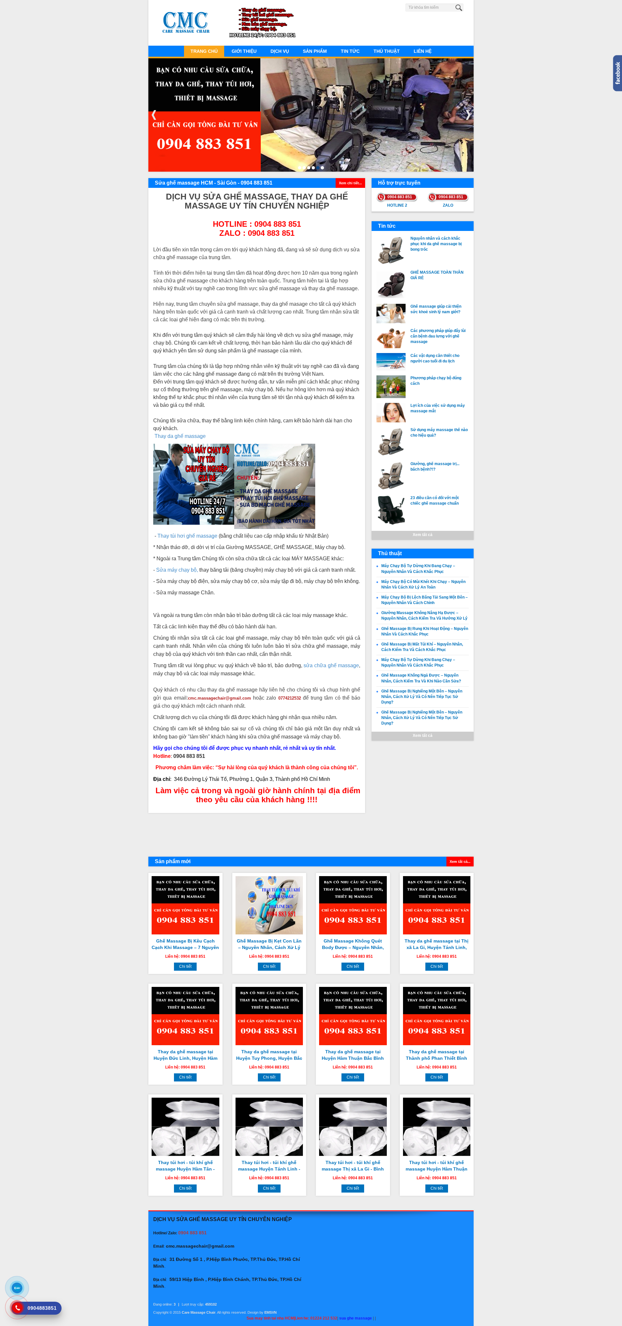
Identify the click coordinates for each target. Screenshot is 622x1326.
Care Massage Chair (198, 1312)
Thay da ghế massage (180, 436)
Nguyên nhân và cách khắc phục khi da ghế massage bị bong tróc (436, 244)
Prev (154, 115)
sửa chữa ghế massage (331, 665)
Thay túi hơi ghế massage (187, 536)
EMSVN (270, 1312)
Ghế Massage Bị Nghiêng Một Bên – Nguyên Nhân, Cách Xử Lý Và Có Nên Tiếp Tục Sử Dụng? (421, 696)
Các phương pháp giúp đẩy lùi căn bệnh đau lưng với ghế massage (438, 336)
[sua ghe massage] (274, 486)
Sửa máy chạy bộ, (177, 570)
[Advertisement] (256, 834)
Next (468, 115)
